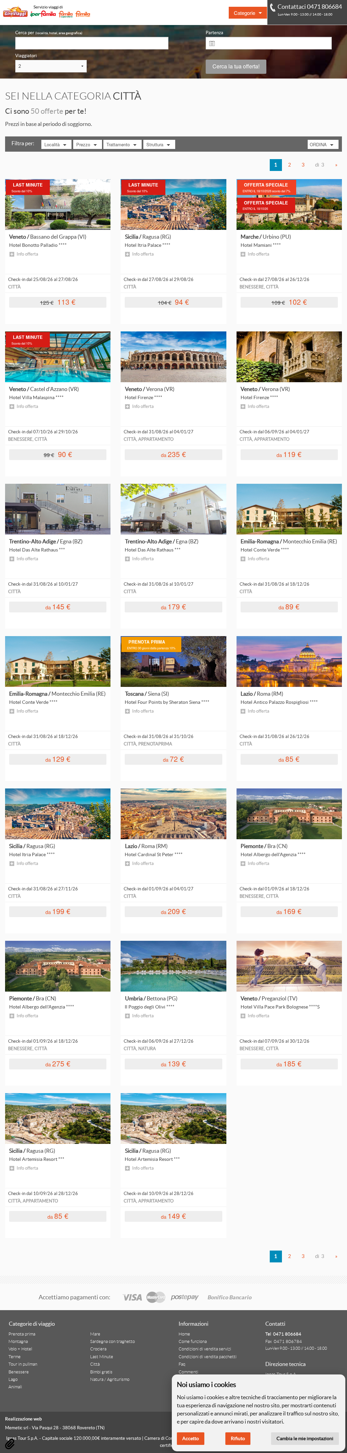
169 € (289, 911)
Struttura (154, 144)
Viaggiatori (26, 55)
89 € (289, 606)
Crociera (98, 1349)
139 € (173, 1063)
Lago (13, 1379)
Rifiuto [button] (238, 1438)
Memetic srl (16, 1427)
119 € (289, 454)
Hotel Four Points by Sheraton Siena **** (167, 702)
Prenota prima (21, 1334)
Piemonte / (264, 846)
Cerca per (48, 32)
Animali (15, 1387)
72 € (173, 759)
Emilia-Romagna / (289, 541)
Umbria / (151, 998)
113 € (58, 302)
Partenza (214, 32)
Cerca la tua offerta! (236, 66)
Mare (95, 1334)
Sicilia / (148, 237)
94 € (173, 302)
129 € (57, 759)
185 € (289, 1063)
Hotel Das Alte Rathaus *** (37, 549)
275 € (57, 1063)
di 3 (319, 165)
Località (52, 144)
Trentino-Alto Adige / (46, 541)
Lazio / (262, 694)
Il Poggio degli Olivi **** (150, 1007)
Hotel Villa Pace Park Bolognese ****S (280, 1007)
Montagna (18, 1341)
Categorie (244, 12)
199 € (57, 911)
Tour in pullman (22, 1364)
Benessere (18, 1372)
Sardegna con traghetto (112, 1341)
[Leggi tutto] (57, 204)
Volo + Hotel (20, 1349)
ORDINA (318, 144)
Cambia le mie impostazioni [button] (305, 1438)
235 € (173, 454)
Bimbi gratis (101, 1372)
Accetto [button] (190, 1438)
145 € (57, 606)
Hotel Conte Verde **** (265, 549)
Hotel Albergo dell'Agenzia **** (273, 854)
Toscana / (147, 694)
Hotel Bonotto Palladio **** (38, 245)
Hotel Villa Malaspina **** (36, 397)
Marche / (266, 237)
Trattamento (118, 144)
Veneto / (47, 237)
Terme (14, 1356)
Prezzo (83, 144)
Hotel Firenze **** (143, 397)
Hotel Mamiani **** (261, 245)
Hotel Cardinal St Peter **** (154, 854)
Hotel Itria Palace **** (147, 245)
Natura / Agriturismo (109, 1379)
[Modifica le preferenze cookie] (10, 1444)
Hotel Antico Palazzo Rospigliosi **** (279, 702)
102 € (289, 302)
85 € (289, 759)
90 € (58, 454)
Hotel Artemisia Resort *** (36, 1159)
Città (95, 1364)
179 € (173, 606)
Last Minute (101, 1356)
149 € (173, 1216)
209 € (173, 911)
